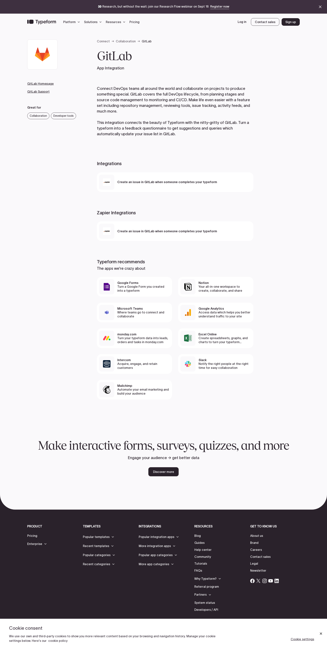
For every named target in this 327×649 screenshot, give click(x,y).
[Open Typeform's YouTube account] (270, 581)
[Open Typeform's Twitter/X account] (258, 581)
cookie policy (58, 640)
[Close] (321, 634)
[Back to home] (41, 22)
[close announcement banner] (320, 7)
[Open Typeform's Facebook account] (252, 581)
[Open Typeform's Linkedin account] (276, 581)
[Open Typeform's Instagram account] (264, 581)
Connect (103, 41)
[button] (72, 22)
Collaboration (126, 41)
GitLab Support (38, 91)
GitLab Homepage (40, 83)
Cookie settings (302, 639)
